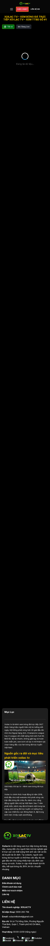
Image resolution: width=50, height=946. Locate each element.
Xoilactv (6, 846)
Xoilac (7, 724)
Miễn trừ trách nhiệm (12, 890)
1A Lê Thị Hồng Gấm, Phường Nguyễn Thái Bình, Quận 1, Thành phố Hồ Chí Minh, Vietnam (23, 924)
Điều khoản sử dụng (11, 883)
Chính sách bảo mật (12, 887)
